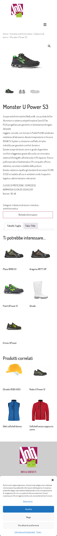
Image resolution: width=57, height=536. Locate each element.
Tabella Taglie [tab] (14, 225)
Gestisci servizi (28, 501)
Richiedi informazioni (28, 214)
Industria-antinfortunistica (21, 33)
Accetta (28, 509)
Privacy (38, 532)
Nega (28, 517)
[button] (52, 479)
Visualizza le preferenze (28, 525)
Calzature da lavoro (21, 205)
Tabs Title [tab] (30, 225)
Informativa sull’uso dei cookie (24, 532)
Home (5, 33)
